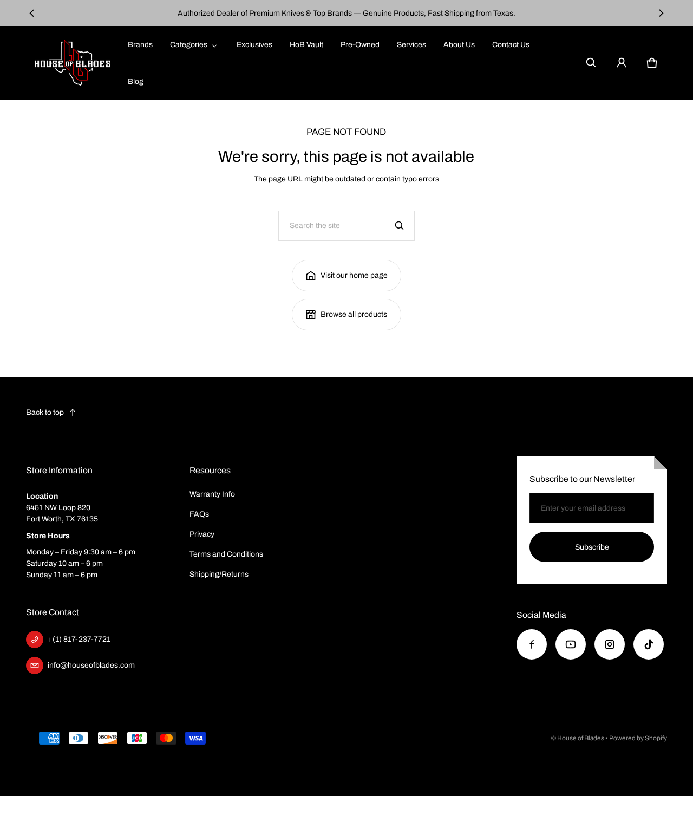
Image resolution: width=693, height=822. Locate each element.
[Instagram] (609, 644)
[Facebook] (532, 644)
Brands (140, 45)
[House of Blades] (72, 63)
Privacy (201, 534)
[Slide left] (32, 12)
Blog (135, 81)
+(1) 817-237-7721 (79, 639)
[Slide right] (661, 12)
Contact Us (510, 45)
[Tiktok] (648, 644)
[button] (591, 63)
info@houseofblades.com (91, 665)
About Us (459, 45)
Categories (188, 45)
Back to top (45, 412)
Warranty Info (212, 494)
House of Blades (580, 738)
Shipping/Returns (219, 574)
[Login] (621, 63)
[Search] (399, 226)
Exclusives (254, 45)
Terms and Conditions (226, 554)
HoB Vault (306, 45)
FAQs (199, 514)
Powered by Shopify (638, 738)
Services (411, 45)
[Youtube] (570, 644)
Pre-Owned (360, 45)
